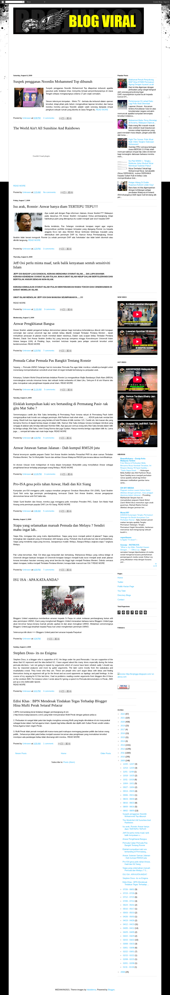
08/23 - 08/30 (129, 799)
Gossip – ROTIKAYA (129, 545)
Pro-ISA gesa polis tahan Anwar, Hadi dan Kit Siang (52, 484)
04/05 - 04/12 (129, 928)
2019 (123, 725)
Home (63, 753)
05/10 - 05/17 (129, 909)
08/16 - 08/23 (129, 803)
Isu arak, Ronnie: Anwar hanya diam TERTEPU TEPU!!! (55, 206)
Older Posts (106, 753)
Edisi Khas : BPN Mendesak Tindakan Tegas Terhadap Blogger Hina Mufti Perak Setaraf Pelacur (60, 703)
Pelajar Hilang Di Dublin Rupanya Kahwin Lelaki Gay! (141, 183)
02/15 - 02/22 (129, 955)
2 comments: (49, 118)
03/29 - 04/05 (129, 932)
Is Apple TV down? (128, 540)
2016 (123, 733)
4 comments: (49, 691)
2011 (123, 753)
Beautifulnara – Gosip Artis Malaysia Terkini (132, 459)
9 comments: (49, 438)
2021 (123, 718)
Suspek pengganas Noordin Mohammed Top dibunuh (52, 81)
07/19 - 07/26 (129, 893)
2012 (123, 749)
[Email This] (60, 118)
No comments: (50, 192)
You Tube (122, 591)
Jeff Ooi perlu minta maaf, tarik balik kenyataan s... (136, 834)
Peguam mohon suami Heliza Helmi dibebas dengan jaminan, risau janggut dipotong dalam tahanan (136, 492)
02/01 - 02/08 (129, 963)
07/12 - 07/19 (129, 897)
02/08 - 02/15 (129, 959)
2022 (123, 714)
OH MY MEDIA (127, 488)
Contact (121, 599)
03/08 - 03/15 (129, 944)
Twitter (120, 582)
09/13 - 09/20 (129, 791)
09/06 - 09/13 (129, 795)
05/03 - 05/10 (129, 912)
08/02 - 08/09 (129, 810)
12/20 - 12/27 (129, 764)
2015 (123, 737)
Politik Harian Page (126, 586)
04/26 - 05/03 (129, 916)
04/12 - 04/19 (129, 924)
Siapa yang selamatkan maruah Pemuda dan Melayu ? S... (136, 869)
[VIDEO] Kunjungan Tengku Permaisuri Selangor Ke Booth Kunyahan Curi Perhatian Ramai (136, 517)
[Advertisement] (85, 53)
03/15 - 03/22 (129, 940)
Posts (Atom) (69, 762)
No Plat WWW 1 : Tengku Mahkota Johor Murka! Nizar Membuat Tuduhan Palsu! (141, 163)
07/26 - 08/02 (129, 889)
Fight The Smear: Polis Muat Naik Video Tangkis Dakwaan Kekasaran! (141, 141)
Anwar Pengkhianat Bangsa (33, 324)
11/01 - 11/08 (128, 772)
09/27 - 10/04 (129, 787)
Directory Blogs (124, 595)
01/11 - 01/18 (129, 967)
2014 (123, 741)
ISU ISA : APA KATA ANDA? (35, 580)
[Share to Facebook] (68, 118)
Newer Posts (21, 753)
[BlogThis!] (62, 118)
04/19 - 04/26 (129, 920)
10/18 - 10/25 (129, 775)
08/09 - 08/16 (129, 806)
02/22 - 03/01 (129, 951)
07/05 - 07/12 (129, 901)
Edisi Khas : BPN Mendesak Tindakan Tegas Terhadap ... (136, 883)
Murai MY (124, 512)
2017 (123, 729)
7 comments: (49, 350)
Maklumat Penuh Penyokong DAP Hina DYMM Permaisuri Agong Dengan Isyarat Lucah (141, 82)
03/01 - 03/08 (129, 948)
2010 (123, 757)
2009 (123, 760)
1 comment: (48, 743)
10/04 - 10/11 (129, 783)
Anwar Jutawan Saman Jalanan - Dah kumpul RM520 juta (56, 448)
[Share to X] (65, 118)
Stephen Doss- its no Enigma (34, 653)
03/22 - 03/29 (129, 936)
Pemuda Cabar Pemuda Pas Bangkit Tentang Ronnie (52, 360)
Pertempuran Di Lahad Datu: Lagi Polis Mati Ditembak (141, 102)
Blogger (111, 989)
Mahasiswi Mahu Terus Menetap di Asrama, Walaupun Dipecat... (143, 121)
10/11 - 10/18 (129, 779)
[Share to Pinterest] (70, 118)
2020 (123, 722)
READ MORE (102, 110)
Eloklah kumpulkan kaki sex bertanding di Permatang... (135, 850)
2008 (123, 972)
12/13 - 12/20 (129, 768)
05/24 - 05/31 (129, 905)
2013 (123, 745)
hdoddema (91, 989)
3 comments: (49, 249)
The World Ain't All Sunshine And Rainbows (46, 128)
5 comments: (50, 389)
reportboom (125, 537)
